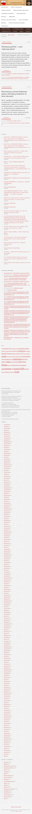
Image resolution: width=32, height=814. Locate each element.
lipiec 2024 (6, 470)
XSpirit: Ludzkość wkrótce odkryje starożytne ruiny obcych (17, 262)
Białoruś (3, 351)
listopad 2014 (6, 690)
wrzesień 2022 (6, 510)
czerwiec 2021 (6, 539)
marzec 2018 (6, 614)
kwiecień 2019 (6, 589)
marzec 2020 (6, 568)
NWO (8, 362)
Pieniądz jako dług (24, 78)
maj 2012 (5, 748)
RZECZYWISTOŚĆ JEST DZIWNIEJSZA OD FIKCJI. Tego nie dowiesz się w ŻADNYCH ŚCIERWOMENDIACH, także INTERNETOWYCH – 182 (17, 313)
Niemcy (4, 362)
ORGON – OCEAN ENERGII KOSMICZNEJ (14, 162)
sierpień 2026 (6, 424)
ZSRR (13, 372)
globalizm (13, 353)
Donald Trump (6, 353)
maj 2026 (5, 430)
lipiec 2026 (6, 426)
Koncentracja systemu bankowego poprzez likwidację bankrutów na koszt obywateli (14, 93)
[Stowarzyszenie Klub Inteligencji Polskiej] (16, 5)
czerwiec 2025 (6, 449)
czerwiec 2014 (6, 700)
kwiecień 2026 (6, 432)
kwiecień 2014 (6, 704)
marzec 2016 (6, 660)
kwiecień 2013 (6, 727)
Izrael (4, 356)
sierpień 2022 (6, 512)
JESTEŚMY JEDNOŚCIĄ (10, 203)
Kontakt (28, 31)
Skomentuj (28, 70)
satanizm (9, 365)
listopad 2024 (6, 462)
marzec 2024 (6, 478)
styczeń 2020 (6, 572)
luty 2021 (5, 547)
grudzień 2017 (6, 620)
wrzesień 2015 (6, 671)
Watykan (26, 369)
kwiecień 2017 (6, 635)
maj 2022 (5, 518)
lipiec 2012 (6, 744)
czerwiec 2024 (6, 472)
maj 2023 (5, 497)
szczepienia (22, 365)
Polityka (5, 783)
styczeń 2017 (6, 641)
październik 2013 (7, 715)
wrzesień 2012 (6, 740)
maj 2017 (5, 633)
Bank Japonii (11, 77)
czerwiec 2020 (6, 562)
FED (18, 78)
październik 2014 (7, 692)
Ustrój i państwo (7, 796)
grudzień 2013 (6, 712)
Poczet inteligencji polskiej (9, 781)
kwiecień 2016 (6, 658)
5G (9, 348)
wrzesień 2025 (6, 443)
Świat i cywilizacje (6, 75)
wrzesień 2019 (6, 579)
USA (22, 368)
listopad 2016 (6, 644)
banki (18, 348)
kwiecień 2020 (6, 566)
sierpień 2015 (6, 673)
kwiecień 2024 (6, 476)
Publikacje (6, 785)
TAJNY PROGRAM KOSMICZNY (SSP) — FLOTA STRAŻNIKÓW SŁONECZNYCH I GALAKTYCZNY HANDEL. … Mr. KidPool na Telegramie (16, 192)
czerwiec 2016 (6, 654)
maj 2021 (5, 541)
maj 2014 (5, 702)
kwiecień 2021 (6, 543)
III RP (22, 353)
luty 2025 (5, 457)
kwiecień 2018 (6, 612)
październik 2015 (7, 669)
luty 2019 (5, 593)
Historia (5, 769)
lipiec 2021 (6, 537)
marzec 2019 (6, 591)
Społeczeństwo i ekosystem (23, 73)
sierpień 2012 (6, 742)
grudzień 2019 (6, 574)
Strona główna (5, 29)
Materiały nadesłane (6, 42)
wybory (3, 372)
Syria (17, 365)
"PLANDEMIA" (5, 348)
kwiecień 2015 (6, 681)
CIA (17, 351)
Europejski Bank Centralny (11, 78)
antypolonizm (13, 348)
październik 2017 (7, 623)
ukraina (16, 369)
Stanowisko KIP (6, 31)
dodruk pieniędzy (18, 77)
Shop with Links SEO (8, 273)
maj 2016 (5, 656)
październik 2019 (7, 577)
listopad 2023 (6, 485)
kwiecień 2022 (6, 520)
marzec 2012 (6, 752)
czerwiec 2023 (6, 495)
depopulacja (27, 351)
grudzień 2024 (6, 460)
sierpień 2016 (6, 650)
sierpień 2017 (6, 627)
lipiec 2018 (6, 606)
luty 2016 (5, 662)
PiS (20, 362)
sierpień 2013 (6, 719)
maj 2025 (5, 451)
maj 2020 (5, 564)
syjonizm (13, 365)
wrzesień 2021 (6, 533)
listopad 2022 (6, 506)
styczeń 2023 (6, 503)
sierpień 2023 (6, 491)
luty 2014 (5, 708)
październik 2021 (7, 531)
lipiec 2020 (6, 560)
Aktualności (6, 762)
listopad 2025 (6, 439)
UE (2, 124)
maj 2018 (5, 610)
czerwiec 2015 (6, 677)
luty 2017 (5, 639)
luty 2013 (5, 731)
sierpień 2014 (6, 696)
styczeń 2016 (6, 664)
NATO (23, 359)
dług (23, 77)
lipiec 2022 (6, 514)
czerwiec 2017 (6, 631)
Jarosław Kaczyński (10, 356)
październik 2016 (7, 646)
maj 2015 (5, 679)
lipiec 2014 (6, 698)
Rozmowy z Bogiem (7, 281)
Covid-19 (21, 351)
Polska (24, 362)
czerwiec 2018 (6, 608)
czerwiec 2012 (6, 746)
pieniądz (17, 362)
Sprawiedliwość (7, 790)
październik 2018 (7, 600)
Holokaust (18, 353)
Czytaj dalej (6, 70)
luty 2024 (5, 480)
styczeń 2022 (6, 526)
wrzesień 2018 (6, 602)
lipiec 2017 (6, 629)
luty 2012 (5, 754)
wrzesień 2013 (6, 717)
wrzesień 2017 (6, 625)
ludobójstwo (17, 359)
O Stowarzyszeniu (18, 29)
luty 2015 (5, 685)
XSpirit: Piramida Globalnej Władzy (12, 248)
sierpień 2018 (6, 604)
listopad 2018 (6, 598)
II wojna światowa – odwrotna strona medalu (21, 273)
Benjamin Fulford (24, 348)
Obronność (6, 779)
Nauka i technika (7, 777)
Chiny (14, 351)
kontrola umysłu (18, 356)
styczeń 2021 (6, 549)
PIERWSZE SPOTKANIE (10, 207)
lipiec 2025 (6, 447)
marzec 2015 (6, 683)
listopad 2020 (6, 552)
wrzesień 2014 (6, 694)
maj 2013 (5, 725)
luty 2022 (5, 524)
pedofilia (12, 362)
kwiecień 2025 (6, 453)
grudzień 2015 (6, 666)
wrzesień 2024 (6, 466)
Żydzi (17, 372)
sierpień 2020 (6, 558)
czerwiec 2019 (6, 585)
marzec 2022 (6, 522)
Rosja (4, 365)
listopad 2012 (6, 736)
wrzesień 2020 (6, 556)
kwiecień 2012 (6, 750)
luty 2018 (5, 616)
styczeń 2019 (6, 595)
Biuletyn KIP (6, 764)
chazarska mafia (8, 351)
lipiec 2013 (6, 721)
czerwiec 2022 (6, 516)
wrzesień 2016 (6, 648)
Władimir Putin (8, 372)
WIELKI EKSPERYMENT (10, 187)
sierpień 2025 (6, 445)
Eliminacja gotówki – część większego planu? (12, 47)
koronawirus (26, 356)
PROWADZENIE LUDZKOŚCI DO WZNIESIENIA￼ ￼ (17, 178)
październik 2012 (7, 738)
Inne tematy (6, 771)
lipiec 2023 (6, 493)
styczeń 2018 (6, 618)
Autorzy (28, 29)
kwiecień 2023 (6, 499)
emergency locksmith (8, 324)
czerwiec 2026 (6, 428)
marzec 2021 (6, 545)
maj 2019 (5, 587)
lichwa (11, 359)
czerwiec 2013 (6, 723)
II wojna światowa (26, 353)
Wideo (21, 31)
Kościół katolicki (6, 359)
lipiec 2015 (6, 675)
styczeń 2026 (6, 436)
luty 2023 (5, 501)
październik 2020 (7, 554)
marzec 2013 (6, 729)
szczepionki (6, 369)
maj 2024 (5, 474)
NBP (27, 359)
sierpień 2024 (6, 468)
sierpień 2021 (6, 535)
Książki (15, 31)
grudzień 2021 (6, 528)
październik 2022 (7, 508)
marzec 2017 (6, 637)
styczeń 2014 (6, 710)
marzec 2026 (6, 434)
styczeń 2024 (6, 482)
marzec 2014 (6, 706)
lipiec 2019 (6, 583)
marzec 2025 (6, 455)
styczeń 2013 (6, 733)
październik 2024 (7, 464)
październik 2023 (7, 487)
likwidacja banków (25, 123)
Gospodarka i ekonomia (12, 73)
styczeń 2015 (6, 687)
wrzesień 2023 (6, 489)
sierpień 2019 (6, 581)
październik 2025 (7, 441)
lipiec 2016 (6, 652)
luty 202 (5, 756)
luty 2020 (5, 570)
